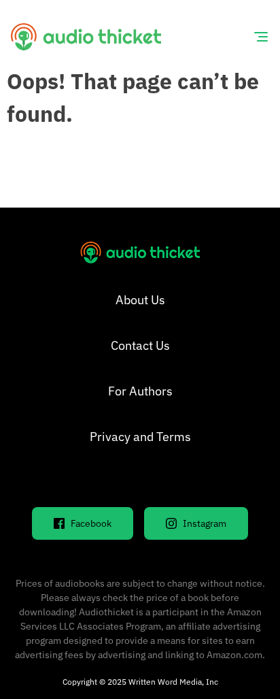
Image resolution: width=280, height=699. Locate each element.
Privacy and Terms (140, 436)
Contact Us (140, 345)
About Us (140, 300)
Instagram (204, 523)
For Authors (140, 391)
